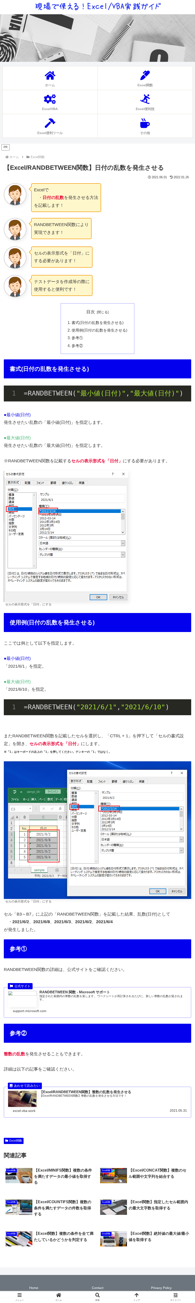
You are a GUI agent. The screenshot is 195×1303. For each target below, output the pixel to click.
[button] (180, 872)
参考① (77, 338)
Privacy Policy (161, 1288)
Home (33, 1288)
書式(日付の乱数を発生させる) (97, 322)
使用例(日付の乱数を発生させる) (99, 330)
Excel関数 (15, 1140)
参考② (77, 345)
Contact (97, 1288)
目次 (90, 311)
